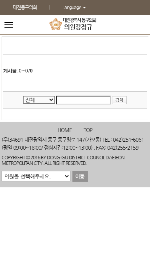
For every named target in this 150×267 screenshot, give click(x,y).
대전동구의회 (25, 7)
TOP (88, 130)
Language (72, 7)
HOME (65, 130)
